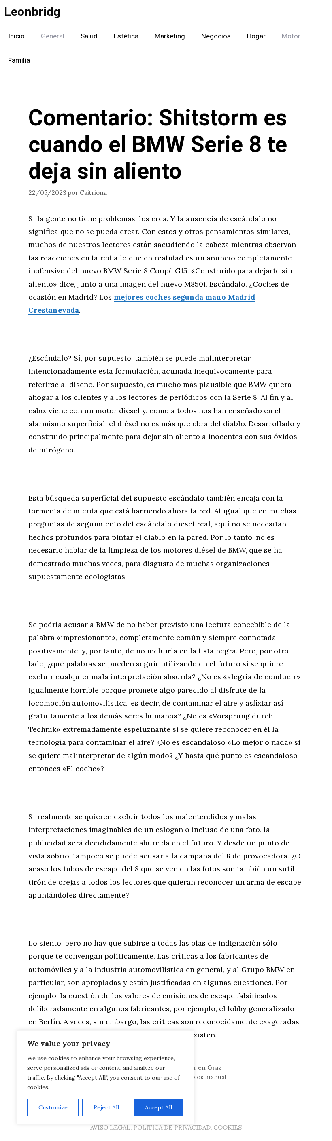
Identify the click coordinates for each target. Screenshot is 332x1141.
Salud (89, 36)
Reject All (106, 1107)
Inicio (16, 36)
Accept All (158, 1107)
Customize (53, 1107)
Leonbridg (32, 12)
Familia (19, 60)
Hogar (256, 36)
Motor (291, 36)
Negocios (216, 36)
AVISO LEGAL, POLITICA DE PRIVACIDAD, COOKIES (166, 1127)
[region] (105, 1077)
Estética (126, 36)
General (52, 36)
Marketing (170, 36)
